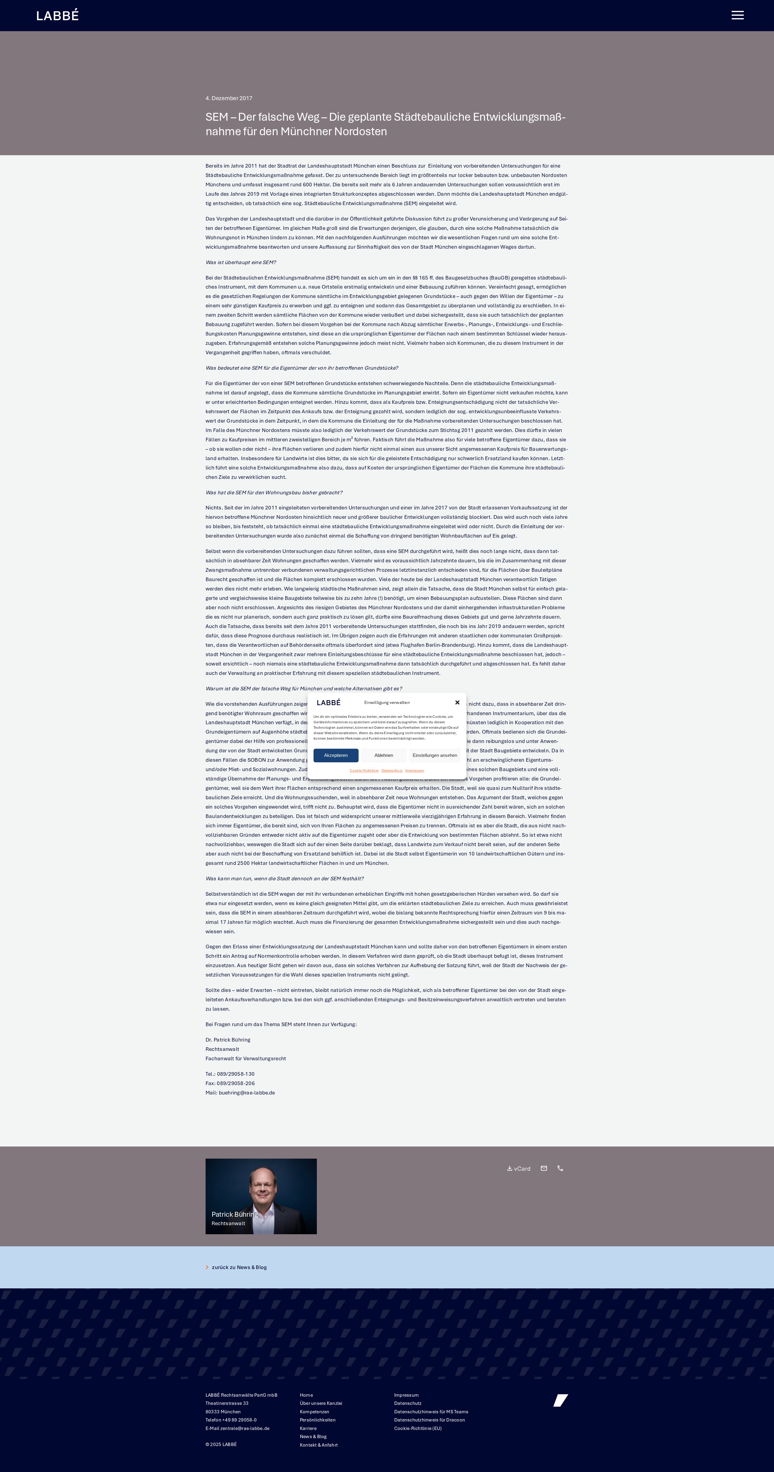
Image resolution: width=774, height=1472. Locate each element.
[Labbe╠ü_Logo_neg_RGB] (57, 8)
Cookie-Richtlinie (364, 770)
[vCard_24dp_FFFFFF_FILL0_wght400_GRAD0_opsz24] (518, 1167)
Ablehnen (384, 755)
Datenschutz (392, 770)
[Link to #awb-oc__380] (738, 15)
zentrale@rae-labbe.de (245, 1428)
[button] (457, 703)
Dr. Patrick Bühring (228, 1039)
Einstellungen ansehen (435, 755)
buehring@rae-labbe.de (246, 1092)
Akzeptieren (336, 755)
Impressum (414, 770)
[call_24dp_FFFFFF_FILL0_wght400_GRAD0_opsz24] (560, 1167)
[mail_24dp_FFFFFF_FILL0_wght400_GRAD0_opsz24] (544, 1167)
